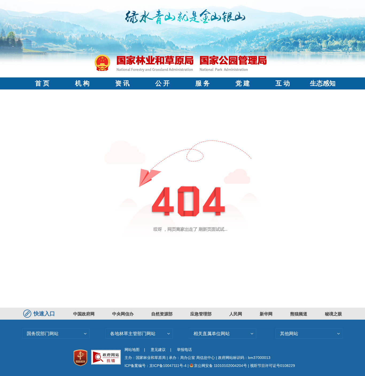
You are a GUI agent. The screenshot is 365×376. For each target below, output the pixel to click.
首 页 (42, 83)
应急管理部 (201, 314)
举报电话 (184, 349)
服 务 (202, 83)
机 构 (82, 83)
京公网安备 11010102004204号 (220, 365)
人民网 (235, 314)
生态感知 (323, 83)
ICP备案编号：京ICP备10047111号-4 (156, 365)
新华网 (266, 314)
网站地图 (132, 349)
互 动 (282, 83)
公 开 (162, 83)
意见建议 (158, 349)
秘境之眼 (333, 314)
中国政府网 (84, 314)
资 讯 (122, 83)
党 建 (242, 83)
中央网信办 (123, 314)
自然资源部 (162, 314)
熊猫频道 (298, 314)
